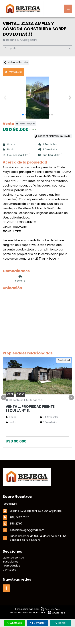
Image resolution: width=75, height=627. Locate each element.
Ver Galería (15, 71)
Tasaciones (10, 561)
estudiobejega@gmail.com (27, 530)
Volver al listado (17, 62)
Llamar (62, 622)
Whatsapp (16, 622)
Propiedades (11, 565)
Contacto (9, 569)
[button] (69, 98)
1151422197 (16, 523)
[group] (37, 98)
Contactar (39, 622)
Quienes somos (13, 557)
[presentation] (3, 397)
